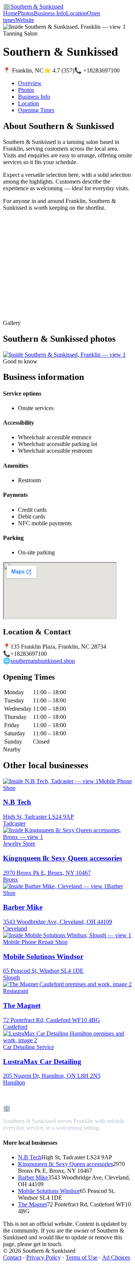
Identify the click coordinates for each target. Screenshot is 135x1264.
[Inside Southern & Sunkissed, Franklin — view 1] (64, 354)
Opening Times (36, 110)
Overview (30, 83)
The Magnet (32, 1204)
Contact (12, 1257)
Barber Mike (33, 1177)
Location (76, 13)
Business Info (50, 13)
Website (24, 20)
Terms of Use (82, 1257)
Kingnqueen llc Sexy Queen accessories (65, 1164)
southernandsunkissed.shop (42, 661)
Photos (26, 13)
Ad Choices (116, 1257)
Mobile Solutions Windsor (49, 1191)
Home (10, 13)
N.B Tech (29, 1157)
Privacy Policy (43, 1257)
